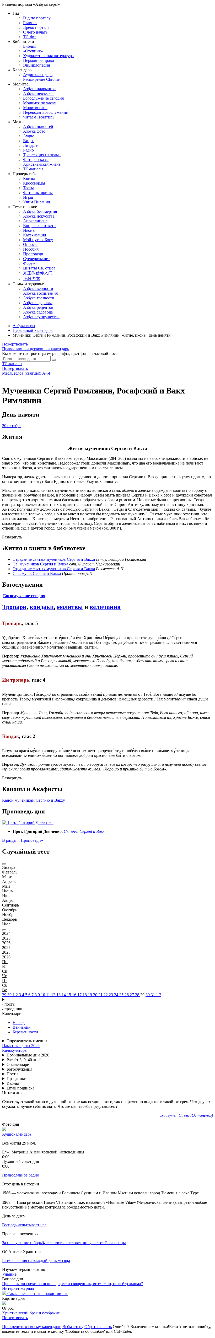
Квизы (29, 178)
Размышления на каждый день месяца (36, 1260)
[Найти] (54, 360)
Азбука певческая (38, 93)
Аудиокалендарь (37, 74)
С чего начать (35, 32)
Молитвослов (35, 107)
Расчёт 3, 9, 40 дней (24, 1060)
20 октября (11, 425)
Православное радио (20, 1175)
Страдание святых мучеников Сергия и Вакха (54, 559)
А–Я (46, 373)
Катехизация (34, 235)
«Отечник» (33, 51)
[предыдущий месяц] (4, 864)
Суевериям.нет (36, 258)
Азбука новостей (38, 126)
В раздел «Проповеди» (22, 840)
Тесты (28, 188)
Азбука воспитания (40, 293)
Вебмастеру (72, 1326)
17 (80, 994)
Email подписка (20, 1088)
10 (43, 994)
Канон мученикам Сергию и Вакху (33, 800)
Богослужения (19, 1069)
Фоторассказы (36, 159)
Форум (29, 263)
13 (59, 994)
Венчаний (22, 1027)
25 (122, 994)
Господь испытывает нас (24, 1225)
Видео (28, 140)
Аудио (28, 136)
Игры (28, 197)
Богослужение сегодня (43, 98)
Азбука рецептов (38, 307)
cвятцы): (33, 373)
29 (4, 994)
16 (74, 994)
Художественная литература (48, 55)
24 (116, 994)
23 (111, 994)
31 (153, 994)
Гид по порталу (37, 18)
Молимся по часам (39, 103)
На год (19, 1022)
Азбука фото (34, 131)
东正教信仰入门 (37, 273)
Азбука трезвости (38, 298)
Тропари (14, 606)
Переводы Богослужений (45, 112)
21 (101, 994)
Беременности (25, 1032)
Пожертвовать (15, 344)
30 (10, 994)
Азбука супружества (41, 317)
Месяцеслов (13, 373)
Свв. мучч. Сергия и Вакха (37, 573)
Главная (30, 22)
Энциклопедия (36, 65)
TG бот (29, 37)
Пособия (31, 249)
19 (90, 994)
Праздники (16, 1078)
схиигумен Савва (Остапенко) (186, 1115)
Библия (29, 46)
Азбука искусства (39, 216)
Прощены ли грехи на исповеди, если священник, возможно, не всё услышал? (72, 1283)
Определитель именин (27, 1041)
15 (69, 994)
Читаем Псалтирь (38, 117)
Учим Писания (36, 202)
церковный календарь (35, 349)
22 (106, 994)
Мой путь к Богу (38, 240)
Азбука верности (38, 288)
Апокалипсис (35, 221)
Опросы (30, 244)
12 (53, 994)
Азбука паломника (39, 89)
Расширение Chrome (41, 79)
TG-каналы (33, 169)
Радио (28, 150)
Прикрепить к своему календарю (31, 1326)
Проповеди (33, 254)
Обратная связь (98, 1326)
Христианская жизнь (42, 164)
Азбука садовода (38, 312)
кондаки (42, 606)
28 (137, 994)
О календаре (18, 1064)
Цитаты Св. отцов (39, 268)
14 (64, 994)
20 (95, 994)
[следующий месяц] (4, 930)
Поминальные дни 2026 (28, 1055)
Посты (12, 1074)
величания (105, 606)
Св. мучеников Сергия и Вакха (40, 564)
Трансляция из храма (42, 155)
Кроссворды (34, 183)
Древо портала (36, 27)
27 (132, 994)
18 (85, 994)
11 (48, 994)
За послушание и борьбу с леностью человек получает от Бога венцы (64, 1242)
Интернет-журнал (18, 1288)
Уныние (9, 1274)
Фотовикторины (38, 192)
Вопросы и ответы (39, 225)
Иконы (29, 230)
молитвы (70, 606)
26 (127, 994)
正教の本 (31, 278)
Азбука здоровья (37, 302)
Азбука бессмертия (40, 211)
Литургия (31, 145)
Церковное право (38, 60)
